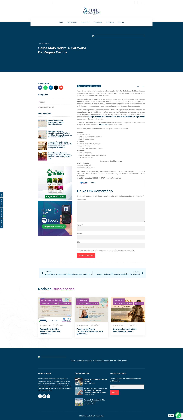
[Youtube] (143, 2)
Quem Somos (72, 22)
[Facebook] (136, 2)
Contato (121, 22)
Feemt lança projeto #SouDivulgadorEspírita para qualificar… (90, 331)
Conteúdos (110, 22)
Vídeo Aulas (97, 22)
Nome (80, 225)
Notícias (54, 303)
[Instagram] (139, 2)
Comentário (82, 200)
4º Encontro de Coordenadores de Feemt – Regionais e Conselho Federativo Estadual (95, 390)
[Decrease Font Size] (143, 86)
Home (61, 22)
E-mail (80, 233)
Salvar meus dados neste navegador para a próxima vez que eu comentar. (107, 250)
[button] (40, 87)
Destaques (45, 303)
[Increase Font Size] (138, 86)
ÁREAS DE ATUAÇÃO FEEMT (123, 303)
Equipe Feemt (46, 325)
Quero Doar (85, 22)
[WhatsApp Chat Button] (178, 415)
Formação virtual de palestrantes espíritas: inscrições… (50, 331)
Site (78, 242)
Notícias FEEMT (65, 303)
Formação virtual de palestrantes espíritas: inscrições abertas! (56, 122)
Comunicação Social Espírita (51, 300)
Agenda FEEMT (82, 300)
